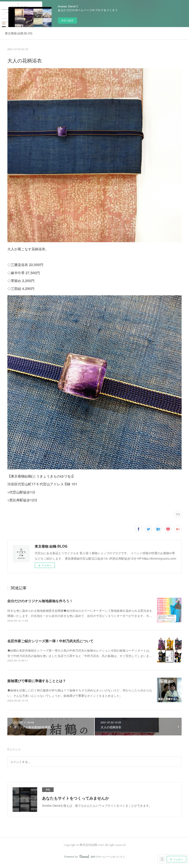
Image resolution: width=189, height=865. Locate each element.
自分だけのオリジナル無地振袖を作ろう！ (40, 600)
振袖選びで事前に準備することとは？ (36, 680)
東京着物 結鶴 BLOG (18, 33)
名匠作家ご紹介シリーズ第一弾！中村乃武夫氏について (50, 640)
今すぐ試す (67, 20)
